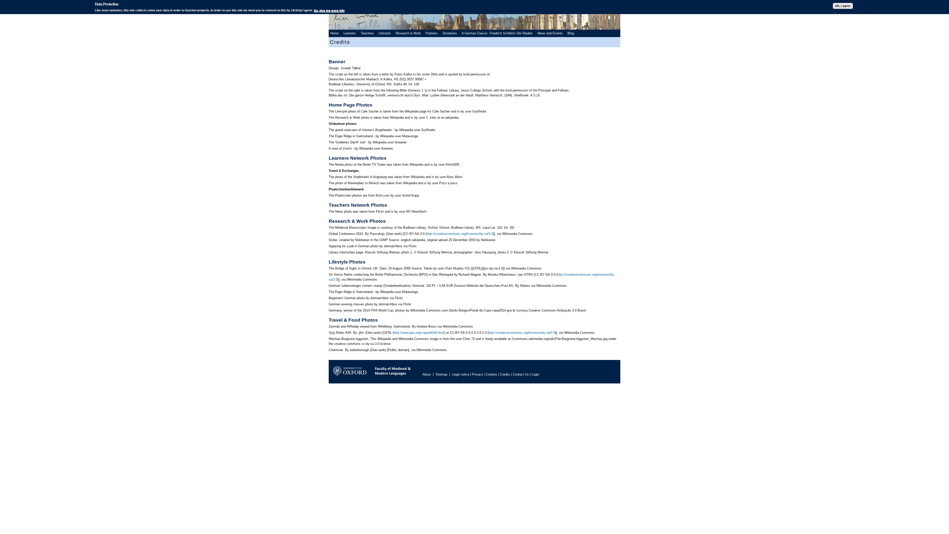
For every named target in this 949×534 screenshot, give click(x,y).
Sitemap (441, 375)
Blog (570, 33)
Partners (432, 33)
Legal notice (460, 375)
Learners (350, 33)
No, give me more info (329, 10)
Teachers (367, 33)
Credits (505, 375)
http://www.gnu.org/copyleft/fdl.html (419, 332)
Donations (450, 33)
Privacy (477, 375)
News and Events (550, 33)
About (426, 375)
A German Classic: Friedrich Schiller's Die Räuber (497, 33)
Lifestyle (385, 33)
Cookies (491, 375)
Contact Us (521, 375)
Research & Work (408, 33)
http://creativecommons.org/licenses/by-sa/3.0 (460, 234)
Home (334, 33)
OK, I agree (843, 6)
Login (535, 375)
